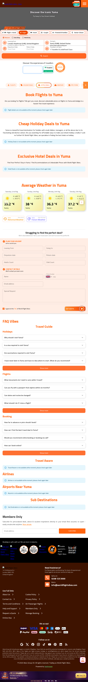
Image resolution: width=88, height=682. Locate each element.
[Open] (84, 248)
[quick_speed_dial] (82, 660)
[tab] (9, 32)
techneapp (48, 666)
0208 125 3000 (58, 578)
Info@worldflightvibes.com (64, 584)
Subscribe (72, 531)
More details (27, 524)
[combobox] (25, 43)
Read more (13, 678)
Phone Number (50, 274)
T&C (15, 309)
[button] (44, 337)
